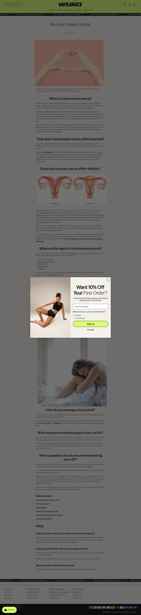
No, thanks (90, 330)
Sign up (90, 324)
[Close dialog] (108, 280)
